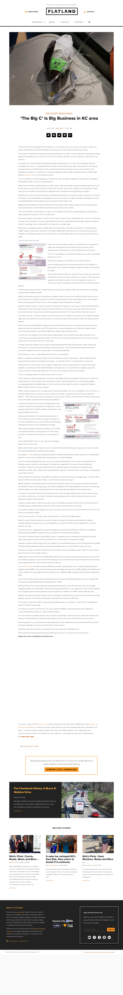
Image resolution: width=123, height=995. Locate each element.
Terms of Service (111, 952)
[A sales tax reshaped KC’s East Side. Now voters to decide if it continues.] (61, 844)
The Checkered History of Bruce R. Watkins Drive (35, 790)
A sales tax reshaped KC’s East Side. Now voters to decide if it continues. (61, 859)
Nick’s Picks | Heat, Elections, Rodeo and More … (97, 859)
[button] (44, 22)
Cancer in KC (28, 746)
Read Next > (18, 811)
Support (79, 22)
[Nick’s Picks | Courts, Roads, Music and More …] (25, 844)
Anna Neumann (53, 865)
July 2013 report (27, 566)
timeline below (29, 175)
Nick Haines (15, 862)
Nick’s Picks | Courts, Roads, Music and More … (24, 857)
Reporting (37, 22)
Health (36, 746)
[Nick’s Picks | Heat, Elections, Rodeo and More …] (98, 844)
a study (30, 454)
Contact (65, 22)
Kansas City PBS (19, 912)
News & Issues (66, 113)
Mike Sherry (59, 128)
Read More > (13, 888)
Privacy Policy (95, 952)
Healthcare (52, 113)
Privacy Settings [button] (87, 952)
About (52, 22)
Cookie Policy (103, 952)
